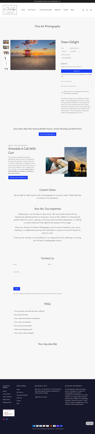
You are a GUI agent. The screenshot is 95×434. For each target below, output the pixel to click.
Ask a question (66, 81)
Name (15, 264)
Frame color (65, 54)
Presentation (74, 48)
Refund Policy (6, 399)
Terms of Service (54, 293)
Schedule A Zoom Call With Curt (18, 177)
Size (62, 48)
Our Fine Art (32, 10)
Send (16, 288)
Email (50, 264)
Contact (66, 10)
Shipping (63, 66)
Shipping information (68, 86)
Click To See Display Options (47, 134)
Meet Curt (58, 10)
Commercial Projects (46, 10)
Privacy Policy (43, 293)
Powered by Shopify (59, 428)
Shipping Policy (7, 402)
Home (23, 10)
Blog (72, 10)
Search (5, 391)
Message (16, 272)
